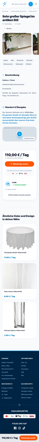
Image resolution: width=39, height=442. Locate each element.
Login (6, 394)
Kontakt (23, 366)
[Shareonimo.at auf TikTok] (23, 428)
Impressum (24, 369)
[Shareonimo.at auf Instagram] (19, 428)
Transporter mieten (27, 388)
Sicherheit (5, 372)
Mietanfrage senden (28, 438)
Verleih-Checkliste (7, 362)
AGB (22, 372)
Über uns (24, 362)
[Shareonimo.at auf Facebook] (15, 428)
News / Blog (6, 366)
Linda (14, 182)
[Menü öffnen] (36, 4)
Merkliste (5, 391)
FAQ (22, 375)
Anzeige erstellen (7, 388)
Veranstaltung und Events (18, 11)
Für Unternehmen (7, 375)
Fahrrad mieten (26, 397)
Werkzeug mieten (26, 394)
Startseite (5, 11)
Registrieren (8, 398)
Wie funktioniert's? (8, 369)
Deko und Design (34, 11)
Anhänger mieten (26, 391)
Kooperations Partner (8, 378)
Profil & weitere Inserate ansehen (19, 195)
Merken (9, 28)
